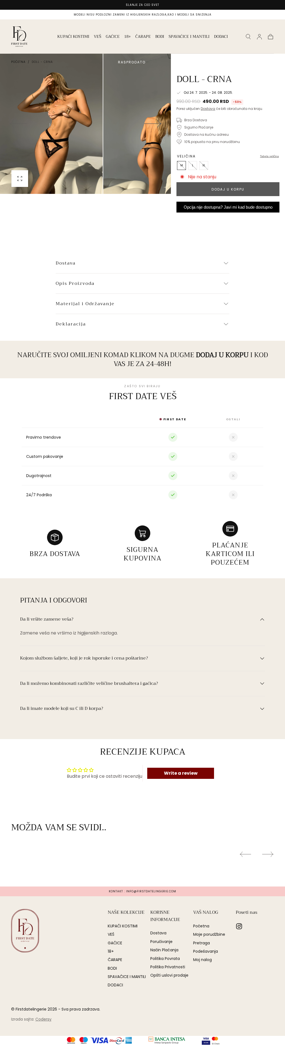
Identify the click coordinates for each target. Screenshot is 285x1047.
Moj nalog (202, 959)
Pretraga (201, 943)
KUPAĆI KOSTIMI (73, 37)
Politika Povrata (165, 958)
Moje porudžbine (209, 934)
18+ (127, 37)
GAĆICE (113, 37)
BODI (159, 37)
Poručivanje (161, 941)
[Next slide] (153, 124)
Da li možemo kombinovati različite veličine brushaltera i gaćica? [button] (89, 683)
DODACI (221, 37)
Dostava (208, 108)
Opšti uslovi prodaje (169, 975)
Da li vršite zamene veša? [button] (46, 619)
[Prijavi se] (259, 36)
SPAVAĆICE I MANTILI (189, 37)
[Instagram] (239, 926)
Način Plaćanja (164, 950)
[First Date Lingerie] (25, 930)
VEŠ (97, 37)
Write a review (181, 773)
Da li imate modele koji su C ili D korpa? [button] (61, 708)
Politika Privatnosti (167, 967)
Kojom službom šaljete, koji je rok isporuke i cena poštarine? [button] (84, 658)
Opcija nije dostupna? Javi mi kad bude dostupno (228, 207)
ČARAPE (143, 37)
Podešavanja (205, 951)
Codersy (43, 1019)
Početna (18, 62)
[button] (248, 36)
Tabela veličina (269, 156)
